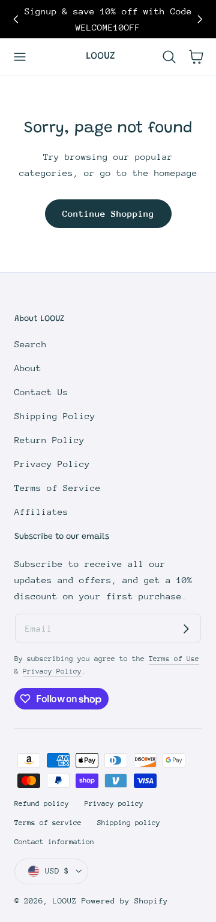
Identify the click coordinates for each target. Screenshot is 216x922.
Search (30, 344)
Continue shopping (108, 213)
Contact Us (41, 392)
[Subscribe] (186, 628)
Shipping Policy (54, 416)
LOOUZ (65, 900)
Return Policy (49, 440)
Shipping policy (128, 822)
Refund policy (41, 803)
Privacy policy (114, 803)
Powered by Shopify (125, 900)
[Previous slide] (16, 19)
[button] (20, 56)
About (27, 368)
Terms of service (48, 822)
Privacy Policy (52, 464)
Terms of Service (57, 488)
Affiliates (41, 512)
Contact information (54, 842)
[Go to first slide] (200, 19)
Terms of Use (174, 658)
